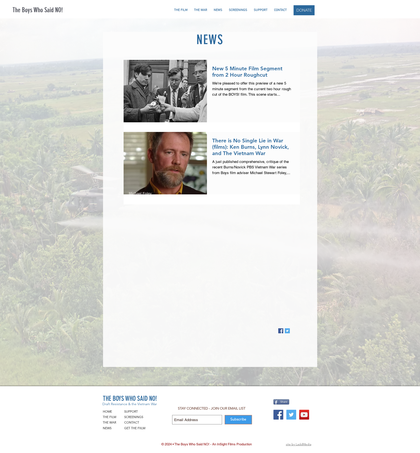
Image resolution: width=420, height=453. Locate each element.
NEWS (107, 428)
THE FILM (109, 417)
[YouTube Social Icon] (304, 415)
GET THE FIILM (134, 428)
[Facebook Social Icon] (278, 415)
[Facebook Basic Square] (280, 330)
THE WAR (109, 422)
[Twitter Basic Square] (287, 330)
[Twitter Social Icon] (291, 415)
